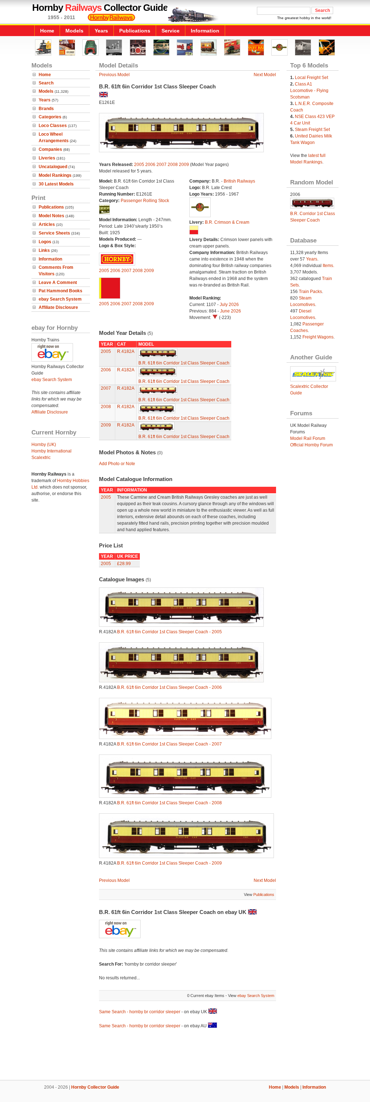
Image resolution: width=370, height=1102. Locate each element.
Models (74, 31)
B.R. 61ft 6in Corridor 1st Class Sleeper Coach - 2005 (169, 631)
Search (46, 83)
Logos (45, 241)
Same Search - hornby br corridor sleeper (139, 1011)
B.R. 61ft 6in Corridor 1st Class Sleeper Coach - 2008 (169, 802)
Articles (47, 224)
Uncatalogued (53, 166)
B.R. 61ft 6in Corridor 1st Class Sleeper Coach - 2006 (169, 687)
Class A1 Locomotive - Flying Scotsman (309, 91)
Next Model (265, 74)
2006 (150, 164)
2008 (173, 164)
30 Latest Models (56, 184)
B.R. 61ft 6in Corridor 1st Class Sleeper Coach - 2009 (169, 863)
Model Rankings (55, 175)
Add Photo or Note (117, 463)
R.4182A (125, 351)
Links (44, 250)
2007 (161, 164)
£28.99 (124, 563)
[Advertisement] (185, 1055)
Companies (50, 149)
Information (205, 31)
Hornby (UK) (43, 444)
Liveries (47, 158)
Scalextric (41, 457)
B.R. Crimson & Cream (227, 222)
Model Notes (51, 215)
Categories (50, 116)
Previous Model (114, 74)
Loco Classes (53, 125)
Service (171, 31)
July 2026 (229, 304)
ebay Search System (60, 299)
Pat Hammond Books (60, 290)
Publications (134, 31)
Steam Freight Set (312, 129)
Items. (328, 265)
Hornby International (51, 451)
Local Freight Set (311, 77)
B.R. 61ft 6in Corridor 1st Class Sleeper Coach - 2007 (169, 744)
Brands (46, 108)
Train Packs (310, 291)
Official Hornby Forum (311, 444)
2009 (184, 164)
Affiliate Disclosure (58, 307)
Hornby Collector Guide (95, 1087)
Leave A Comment (58, 282)
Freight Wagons (318, 337)
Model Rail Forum (307, 438)
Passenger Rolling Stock (145, 200)
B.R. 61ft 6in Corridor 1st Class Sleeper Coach (183, 363)
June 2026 (230, 311)
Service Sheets (54, 233)
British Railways (239, 181)
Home (47, 31)
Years (101, 31)
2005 (139, 164)
